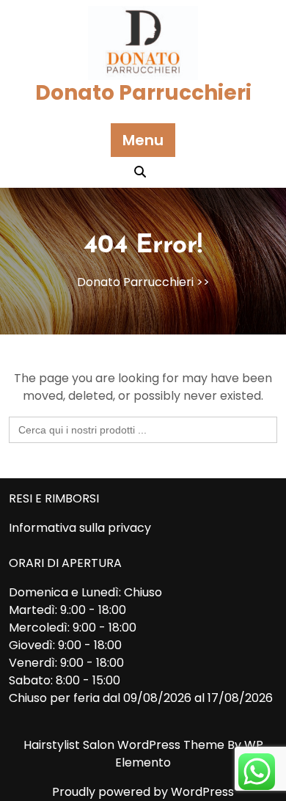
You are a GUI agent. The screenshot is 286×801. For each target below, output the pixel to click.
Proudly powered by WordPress (143, 791)
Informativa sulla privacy (80, 527)
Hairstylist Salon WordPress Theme (125, 744)
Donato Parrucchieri (143, 92)
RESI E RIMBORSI (54, 498)
